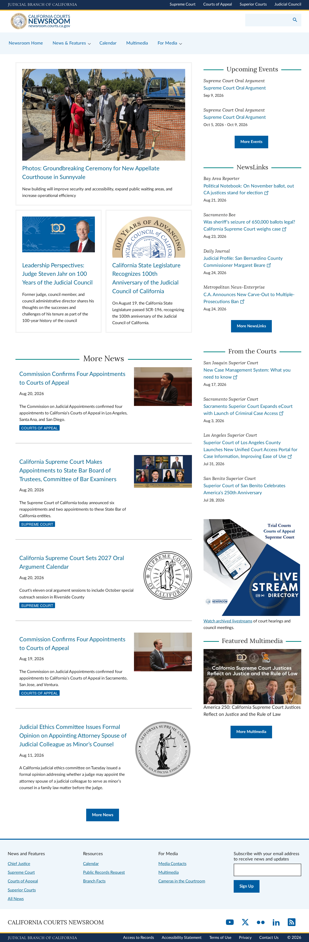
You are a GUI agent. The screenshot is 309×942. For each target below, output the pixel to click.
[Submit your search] (295, 20)
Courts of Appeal (217, 4)
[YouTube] (230, 922)
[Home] (81, 21)
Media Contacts (172, 864)
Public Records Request (104, 872)
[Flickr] (261, 922)
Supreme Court (183, 4)
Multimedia (168, 872)
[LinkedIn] (276, 922)
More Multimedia (251, 732)
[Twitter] (245, 922)
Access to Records (138, 938)
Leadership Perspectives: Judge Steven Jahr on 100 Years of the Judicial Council (57, 274)
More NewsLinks (251, 326)
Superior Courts (253, 4)
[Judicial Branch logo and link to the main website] (42, 5)
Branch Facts (94, 881)
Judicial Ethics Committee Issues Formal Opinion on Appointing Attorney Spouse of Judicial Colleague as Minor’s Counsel (72, 736)
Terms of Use (220, 938)
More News (102, 815)
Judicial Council (287, 4)
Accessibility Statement (182, 938)
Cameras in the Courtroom (181, 881)
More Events (251, 142)
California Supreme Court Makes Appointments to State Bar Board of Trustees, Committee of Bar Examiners (67, 470)
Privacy (245, 938)
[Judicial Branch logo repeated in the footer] (42, 938)
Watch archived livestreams (228, 621)
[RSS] (291, 922)
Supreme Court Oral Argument (235, 88)
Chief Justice (19, 864)
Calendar (91, 864)
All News (16, 899)
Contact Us (269, 938)
